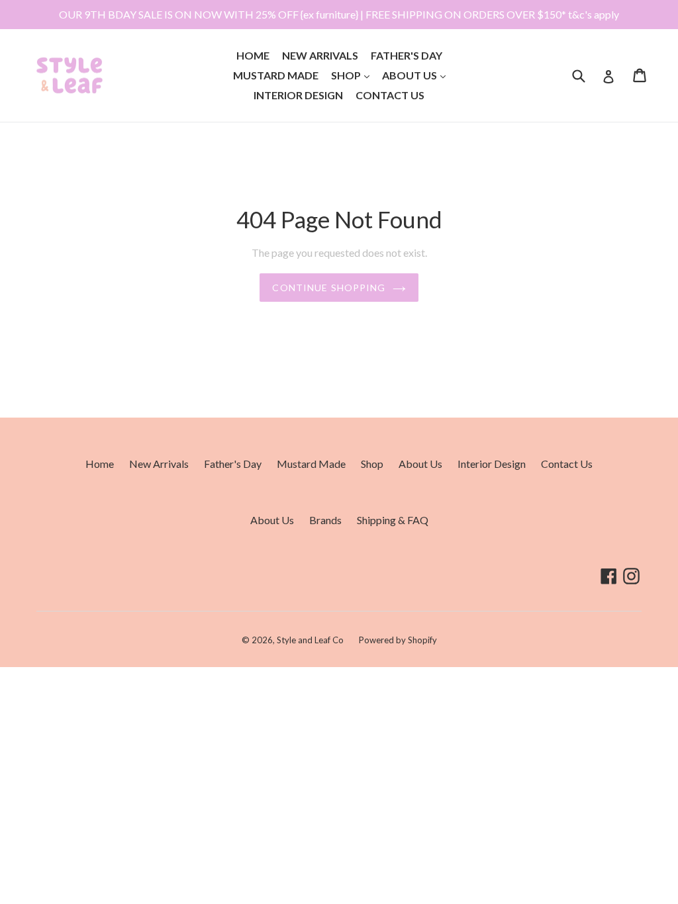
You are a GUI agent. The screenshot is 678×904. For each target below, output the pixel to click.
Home (252, 55)
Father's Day (406, 55)
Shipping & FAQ (392, 520)
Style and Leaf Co (310, 640)
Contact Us (390, 95)
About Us (416, 74)
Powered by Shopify (398, 640)
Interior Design (298, 95)
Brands (325, 520)
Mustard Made (275, 75)
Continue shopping (328, 287)
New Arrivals (320, 55)
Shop (353, 74)
